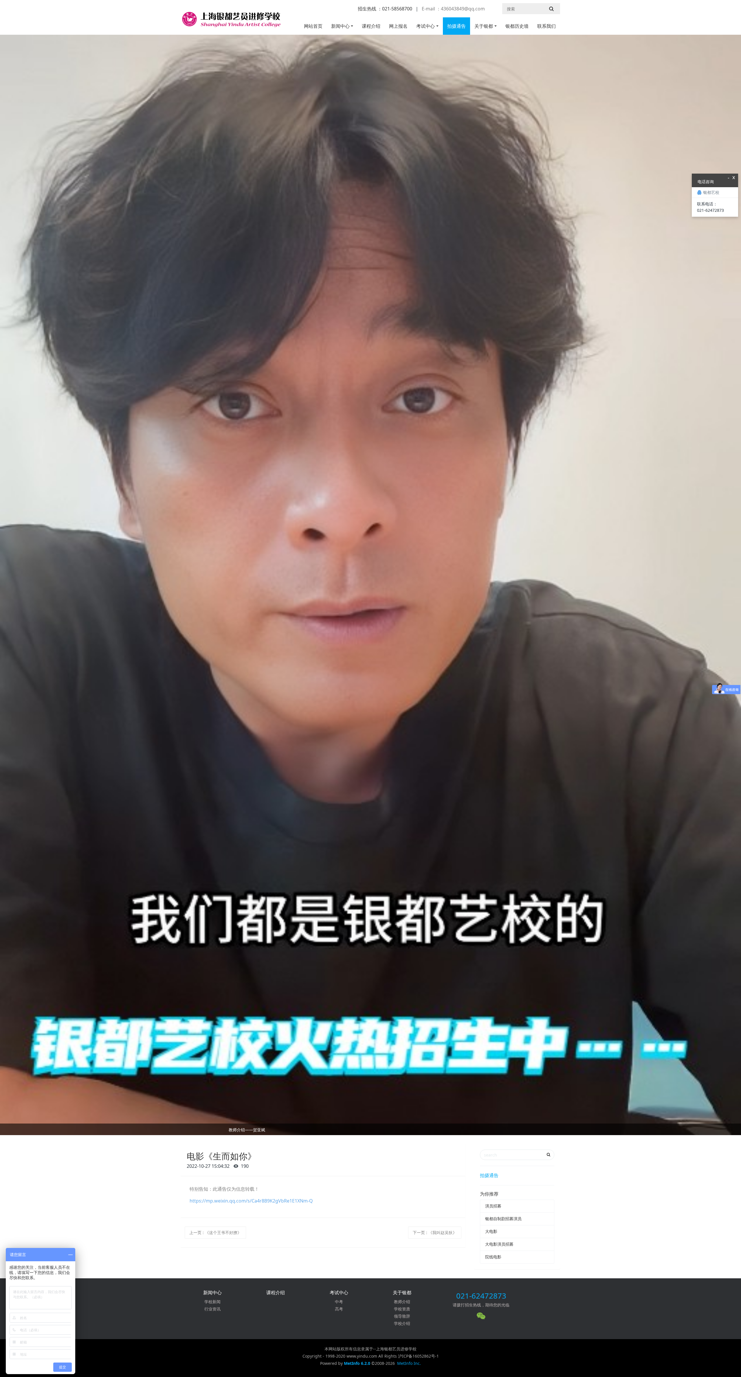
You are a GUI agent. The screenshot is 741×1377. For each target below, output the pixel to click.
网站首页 (313, 26)
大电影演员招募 (499, 1244)
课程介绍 (371, 26)
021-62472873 (481, 1295)
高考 (339, 1309)
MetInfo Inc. (409, 1363)
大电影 (491, 1231)
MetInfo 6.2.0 (357, 1363)
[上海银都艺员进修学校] (230, 22)
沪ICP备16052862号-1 (418, 1356)
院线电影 (493, 1257)
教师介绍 (402, 1301)
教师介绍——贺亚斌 (247, 1130)
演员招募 (493, 1206)
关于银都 (483, 26)
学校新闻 (212, 1301)
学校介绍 (402, 1323)
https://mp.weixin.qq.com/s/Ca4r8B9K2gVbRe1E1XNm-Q (251, 1201)
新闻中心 (340, 26)
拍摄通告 (456, 26)
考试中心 (425, 26)
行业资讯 (212, 1309)
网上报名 (398, 26)
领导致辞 (402, 1316)
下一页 (435, 1232)
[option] (370, 1130)
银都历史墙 (517, 26)
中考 (339, 1301)
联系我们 (546, 26)
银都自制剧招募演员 (503, 1218)
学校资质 (402, 1309)
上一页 (215, 1232)
